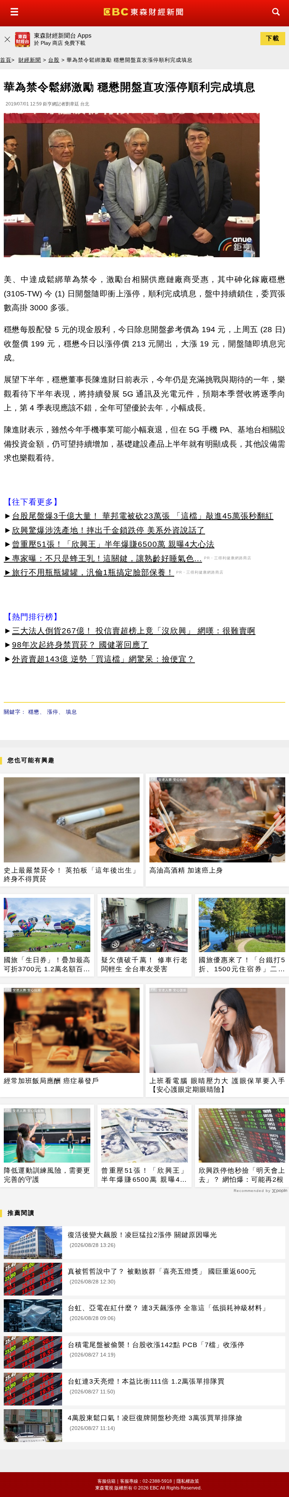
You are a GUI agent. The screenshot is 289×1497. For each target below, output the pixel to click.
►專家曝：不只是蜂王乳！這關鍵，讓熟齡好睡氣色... (103, 558)
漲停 (52, 712)
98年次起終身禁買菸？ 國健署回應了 (80, 644)
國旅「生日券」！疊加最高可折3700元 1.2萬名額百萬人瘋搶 (47, 965)
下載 (273, 38)
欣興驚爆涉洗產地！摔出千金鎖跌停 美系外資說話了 (108, 530)
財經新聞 (29, 60)
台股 (53, 60)
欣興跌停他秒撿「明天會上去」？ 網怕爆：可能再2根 (242, 1175)
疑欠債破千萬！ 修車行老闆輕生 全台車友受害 (144, 964)
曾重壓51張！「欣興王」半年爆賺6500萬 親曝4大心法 (113, 544)
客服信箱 (106, 1481)
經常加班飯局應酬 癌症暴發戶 (51, 1081)
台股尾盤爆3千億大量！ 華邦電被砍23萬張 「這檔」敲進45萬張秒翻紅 (143, 515)
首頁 (5, 60)
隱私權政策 (187, 1481)
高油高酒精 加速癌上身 (186, 870)
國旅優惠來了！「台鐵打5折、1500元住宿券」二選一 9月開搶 (242, 965)
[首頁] (144, 11)
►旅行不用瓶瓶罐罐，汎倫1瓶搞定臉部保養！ (89, 572)
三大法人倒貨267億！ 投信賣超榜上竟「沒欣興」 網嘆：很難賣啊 (134, 630)
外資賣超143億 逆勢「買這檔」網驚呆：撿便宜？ (103, 659)
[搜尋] (274, 18)
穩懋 (34, 712)
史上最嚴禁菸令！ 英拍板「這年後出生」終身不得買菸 (72, 875)
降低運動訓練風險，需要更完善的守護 (47, 1175)
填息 (71, 712)
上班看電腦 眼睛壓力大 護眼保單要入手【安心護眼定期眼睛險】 (217, 1085)
